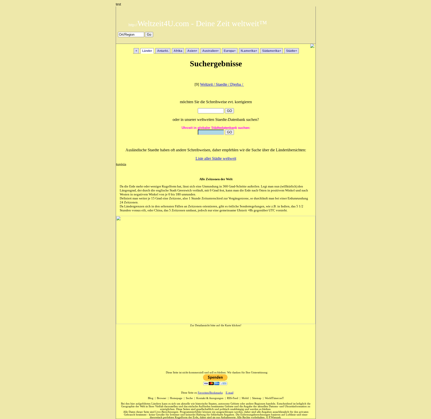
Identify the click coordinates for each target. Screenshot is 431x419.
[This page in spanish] (294, 40)
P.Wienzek (275, 417)
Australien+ (210, 51)
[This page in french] (301, 40)
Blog (150, 398)
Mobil (245, 398)
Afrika (178, 51)
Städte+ (291, 51)
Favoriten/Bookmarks (210, 392)
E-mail (229, 392)
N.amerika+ (249, 51)
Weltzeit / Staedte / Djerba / (222, 84)
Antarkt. (163, 51)
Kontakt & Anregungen (209, 398)
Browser (161, 398)
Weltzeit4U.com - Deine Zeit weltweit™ (197, 23)
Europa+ (230, 51)
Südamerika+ (271, 51)
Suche (189, 398)
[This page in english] (308, 40)
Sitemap (256, 398)
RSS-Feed (232, 398)
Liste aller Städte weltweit (216, 158)
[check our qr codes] (312, 46)
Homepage (176, 398)
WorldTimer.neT (274, 398)
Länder (147, 51)
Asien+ (192, 51)
